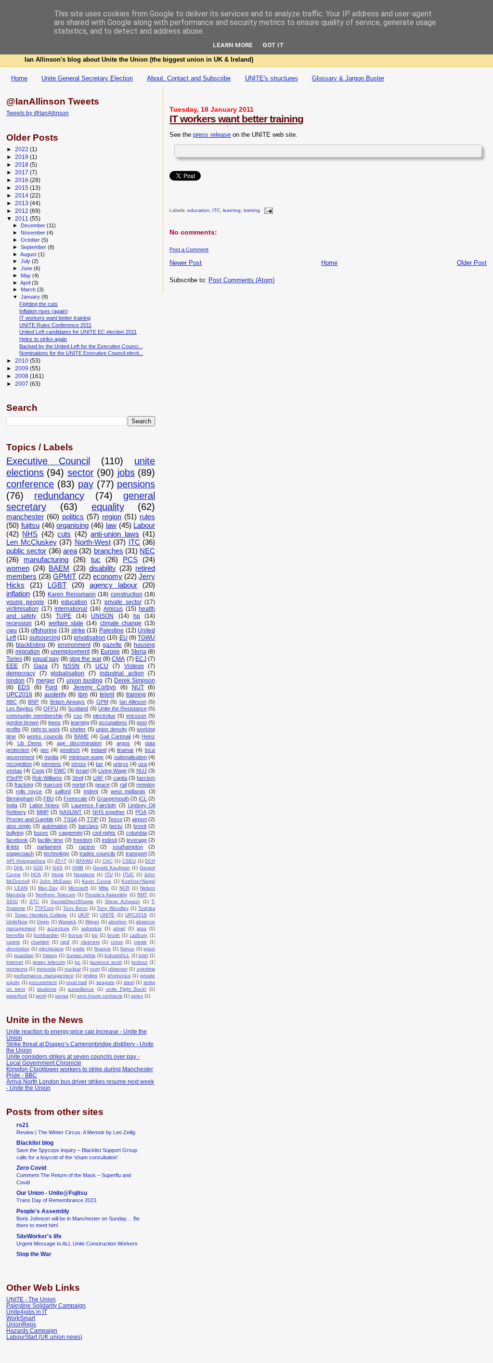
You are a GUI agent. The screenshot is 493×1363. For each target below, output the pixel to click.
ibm (83, 694)
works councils (45, 736)
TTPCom (44, 908)
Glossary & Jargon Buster (348, 78)
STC (34, 901)
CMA (118, 658)
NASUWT (70, 812)
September (34, 247)
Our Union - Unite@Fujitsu (51, 1193)
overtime (146, 968)
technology (56, 853)
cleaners (90, 941)
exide (79, 948)
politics (73, 517)
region (111, 517)
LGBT (57, 585)
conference (30, 484)
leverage (137, 840)
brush (113, 935)
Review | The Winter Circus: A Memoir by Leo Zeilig (75, 1132)
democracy (20, 673)
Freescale (75, 798)
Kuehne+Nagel (138, 881)
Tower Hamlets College (40, 914)
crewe (140, 941)
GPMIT (64, 576)
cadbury (138, 935)
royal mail (76, 982)
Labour (144, 525)
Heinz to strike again (43, 339)
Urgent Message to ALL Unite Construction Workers (77, 1243)
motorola (46, 968)
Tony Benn (75, 908)
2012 (22, 211)
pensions (136, 484)
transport (136, 853)
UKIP (84, 914)
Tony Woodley (113, 908)
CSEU (129, 861)
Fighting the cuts (38, 304)
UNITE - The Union (31, 1299)
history (50, 955)
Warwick (67, 921)
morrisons (16, 968)
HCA (36, 874)
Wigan (92, 921)
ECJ (140, 658)
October (31, 240)
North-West (93, 542)
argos (123, 743)
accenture (58, 928)
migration (27, 651)
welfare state (66, 623)
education (198, 210)
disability (102, 568)
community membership (34, 716)
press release (212, 134)
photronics (118, 975)
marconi (52, 784)
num (95, 968)
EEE (12, 666)
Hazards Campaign (31, 1330)
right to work (45, 729)
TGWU (146, 637)
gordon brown (22, 722)
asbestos (91, 928)
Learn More (233, 45)
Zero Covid (31, 1168)
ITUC (128, 874)
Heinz (148, 736)
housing (144, 645)
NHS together (108, 812)
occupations (113, 722)
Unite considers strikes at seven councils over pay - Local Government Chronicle (73, 1059)
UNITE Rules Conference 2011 (55, 325)
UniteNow (16, 921)
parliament (49, 847)
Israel (82, 770)
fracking (23, 784)
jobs (126, 472)
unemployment (70, 651)
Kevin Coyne (96, 881)
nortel (78, 784)
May (26, 275)
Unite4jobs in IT (26, 1312)
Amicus (113, 608)
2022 (22, 149)
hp (136, 616)
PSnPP (14, 778)
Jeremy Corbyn (94, 687)
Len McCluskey (31, 542)
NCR (124, 888)
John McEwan (55, 881)
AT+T (60, 861)
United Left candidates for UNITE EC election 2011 (78, 332)
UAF (98, 778)
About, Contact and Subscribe (189, 78)
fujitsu (30, 525)
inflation (18, 594)
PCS (130, 560)
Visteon (134, 666)
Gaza (41, 666)
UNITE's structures (271, 78)
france (127, 948)
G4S (57, 867)
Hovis (58, 874)
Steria (138, 651)
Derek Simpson (134, 680)
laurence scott (106, 962)
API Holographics (25, 861)
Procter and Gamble (29, 819)
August (29, 254)
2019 (22, 157)
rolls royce (29, 791)
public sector (26, 551)
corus (117, 941)
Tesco (115, 819)
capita (120, 778)
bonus (75, 935)
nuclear (73, 968)
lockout (139, 962)
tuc (96, 560)
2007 (22, 383)
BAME (81, 736)
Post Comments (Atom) (241, 280)
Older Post (472, 262)
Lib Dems (29, 743)
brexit (139, 826)
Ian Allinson (132, 702)
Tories (14, 658)
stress (78, 764)
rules (147, 517)
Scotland (78, 708)
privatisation (89, 637)
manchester (25, 517)
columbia (136, 833)
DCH (150, 861)
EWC (60, 770)
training (252, 210)
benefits (15, 935)
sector (80, 472)
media (51, 757)
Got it (273, 45)
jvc (77, 962)
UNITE (107, 914)
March (29, 289)
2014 (22, 195)
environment (74, 645)
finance (102, 948)
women (17, 568)
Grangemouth (113, 798)
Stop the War (34, 1254)
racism (87, 847)
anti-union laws (115, 534)
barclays (88, 826)
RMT (142, 894)
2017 (22, 172)
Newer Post (185, 262)
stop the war (85, 658)
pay (85, 484)
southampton (128, 847)
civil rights (104, 833)
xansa (61, 995)
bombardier (46, 935)
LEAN (20, 888)
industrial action (122, 673)
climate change (121, 623)
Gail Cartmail (115, 736)
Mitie (104, 888)
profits (13, 729)
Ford (51, 687)
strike (78, 630)
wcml (41, 995)
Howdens (84, 874)
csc (78, 716)
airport (139, 819)
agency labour (113, 585)
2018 (22, 164)
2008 (22, 376)
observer (118, 968)
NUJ (141, 770)
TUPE (63, 616)
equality (107, 506)
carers (13, 941)
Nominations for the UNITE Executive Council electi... (81, 353)
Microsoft (78, 888)
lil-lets (12, 847)
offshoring (44, 630)
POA (140, 812)
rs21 (22, 1125)
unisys (121, 764)
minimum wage (86, 757)
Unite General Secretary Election (87, 78)
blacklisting (30, 645)
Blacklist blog (34, 1143)
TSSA (70, 819)
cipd (64, 941)
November (34, 233)
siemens (51, 764)
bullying (15, 833)
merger (45, 680)
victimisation (22, 608)
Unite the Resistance (122, 708)
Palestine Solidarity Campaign (46, 1305)
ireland (98, 750)
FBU (48, 798)
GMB (77, 867)
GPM (102, 702)
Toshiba (147, 908)
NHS (30, 534)
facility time (50, 840)
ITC (216, 210)
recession (19, 623)
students (46, 989)
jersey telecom (49, 962)
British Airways (67, 702)
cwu (11, 630)
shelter (78, 729)
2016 (22, 180)
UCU (101, 666)
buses (41, 833)
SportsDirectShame (72, 901)
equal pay (46, 658)
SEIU (12, 901)
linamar (125, 750)
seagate (105, 982)
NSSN (71, 666)
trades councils (97, 853)
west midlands (128, 791)
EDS (24, 687)
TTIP (92, 819)
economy (107, 576)
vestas (14, 770)
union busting (84, 680)
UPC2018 (136, 914)
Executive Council (48, 461)
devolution (17, 948)
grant (149, 948)
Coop (38, 770)
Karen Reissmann (72, 594)
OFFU (50, 708)
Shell (77, 778)
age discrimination (79, 743)
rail (123, 784)
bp (95, 935)
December (34, 225)
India (11, 805)
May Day (48, 888)
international (70, 608)
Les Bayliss (19, 708)
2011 (22, 218)
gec (44, 750)
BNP (33, 702)
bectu (115, 826)
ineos (54, 722)
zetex (137, 995)
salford (63, 791)
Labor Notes (44, 805)
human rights (81, 955)
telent (107, 694)
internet (14, 962)
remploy (145, 784)
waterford (16, 995)
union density (111, 729)
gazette (112, 645)
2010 (22, 360)
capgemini (70, 833)
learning (232, 210)
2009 (22, 368)
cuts (64, 534)
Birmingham (20, 798)
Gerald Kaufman (111, 867)
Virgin (43, 921)
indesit (109, 840)
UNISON (102, 616)
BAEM (59, 568)
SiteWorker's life (39, 1236)
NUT (138, 687)
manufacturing (46, 560)
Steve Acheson (122, 901)
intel (143, 955)
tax (99, 764)
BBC (11, 702)
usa (142, 764)
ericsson (136, 716)
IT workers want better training (236, 118)
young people (25, 602)
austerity (55, 694)
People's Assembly (106, 894)
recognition (19, 764)
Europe (110, 651)
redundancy (59, 495)
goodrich (70, 750)
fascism (146, 778)
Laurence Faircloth (93, 805)
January (31, 297)
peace (102, 784)
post (142, 722)
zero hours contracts (99, 995)
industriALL (117, 955)
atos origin (18, 826)
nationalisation (130, 757)
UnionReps (21, 1324)
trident (91, 791)
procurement (43, 982)
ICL (143, 798)
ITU (109, 874)
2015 (22, 187)
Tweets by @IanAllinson (37, 113)
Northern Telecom (55, 894)
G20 (38, 867)
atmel (119, 928)
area (70, 551)
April (26, 283)
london (15, 680)
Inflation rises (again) (43, 311)
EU (123, 637)
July (26, 261)
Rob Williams (47, 778)
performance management (43, 975)
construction (127, 594)
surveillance (81, 989)
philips (90, 975)
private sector (123, 602)
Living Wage (112, 770)
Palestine (111, 630)
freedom (82, 840)
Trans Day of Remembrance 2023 (56, 1200)
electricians (51, 948)
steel (129, 982)
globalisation (67, 673)
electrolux (104, 716)
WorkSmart (20, 1318)
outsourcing (44, 637)
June (27, 268)
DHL (19, 867)
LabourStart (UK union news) (44, 1337)
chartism (40, 941)
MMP (43, 812)
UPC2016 (19, 694)
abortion (117, 921)
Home (19, 78)
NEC (147, 551)
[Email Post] (266, 210)
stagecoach (20, 853)
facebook (17, 840)
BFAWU (84, 861)
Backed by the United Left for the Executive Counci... (81, 346)
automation (54, 826)
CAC (108, 861)
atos (141, 928)
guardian (24, 955)
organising (72, 525)
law (111, 525)
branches (108, 551)
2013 (22, 203)
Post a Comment (188, 249)
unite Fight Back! (126, 989)
